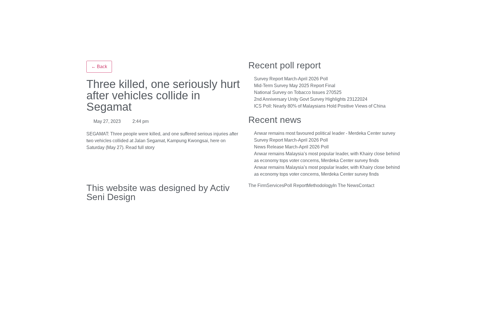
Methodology (320, 185)
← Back (99, 66)
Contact (366, 185)
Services (275, 185)
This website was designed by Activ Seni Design (158, 192)
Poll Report (295, 185)
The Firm (257, 185)
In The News (346, 185)
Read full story (140, 147)
